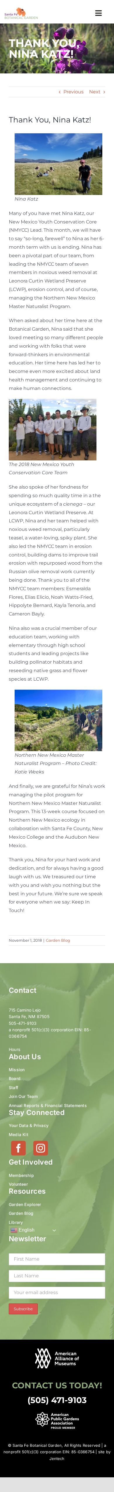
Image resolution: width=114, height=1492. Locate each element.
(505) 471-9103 (57, 1400)
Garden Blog (58, 940)
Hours (14, 1049)
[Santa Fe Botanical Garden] (21, 9)
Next (95, 92)
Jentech (56, 1458)
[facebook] (18, 1148)
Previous (73, 92)
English (26, 1229)
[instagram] (40, 1148)
